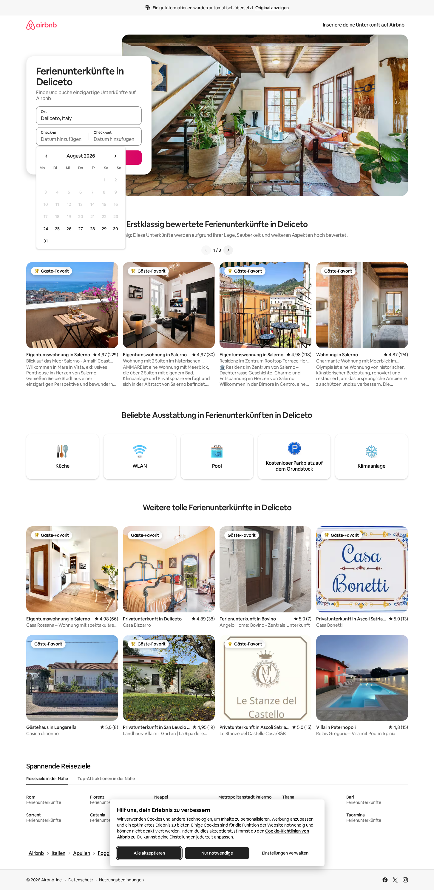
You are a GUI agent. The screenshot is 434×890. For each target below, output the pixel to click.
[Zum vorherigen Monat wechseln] (46, 156)
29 (104, 228)
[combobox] (89, 118)
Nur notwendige (217, 853)
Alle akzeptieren (149, 853)
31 (46, 241)
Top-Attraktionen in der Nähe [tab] (106, 778)
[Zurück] (206, 250)
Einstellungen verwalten (285, 853)
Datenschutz (80, 880)
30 (115, 228)
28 (92, 228)
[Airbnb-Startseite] (41, 24)
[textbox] (62, 139)
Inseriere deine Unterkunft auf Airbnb (363, 25)
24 (45, 228)
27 (80, 228)
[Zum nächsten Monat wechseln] (115, 156)
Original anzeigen (272, 7)
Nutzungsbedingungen (121, 880)
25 (57, 228)
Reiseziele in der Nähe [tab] (47, 778)
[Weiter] (228, 250)
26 (69, 228)
